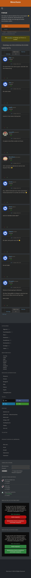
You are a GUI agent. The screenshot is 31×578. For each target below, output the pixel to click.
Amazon (5, 360)
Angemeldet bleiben (17, 471)
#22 (11, 88)
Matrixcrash (5, 417)
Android (5, 369)
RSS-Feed (4, 314)
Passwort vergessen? (17, 472)
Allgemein (5, 329)
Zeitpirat (11, 231)
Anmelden (9, 37)
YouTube (5, 356)
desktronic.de (6, 411)
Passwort (4, 468)
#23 (11, 113)
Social (4, 447)
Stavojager (8, 481)
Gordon (11, 181)
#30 (11, 287)
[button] (8, 400)
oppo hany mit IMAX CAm (10, 479)
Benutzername (5, 466)
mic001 (10, 107)
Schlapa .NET (6, 420)
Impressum (5, 455)
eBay (4, 359)
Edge (10, 57)
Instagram (5, 365)
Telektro (5, 425)
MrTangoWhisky (9, 493)
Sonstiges (5, 345)
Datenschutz (6, 452)
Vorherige (8, 54)
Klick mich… (6, 444)
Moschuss (15, 2)
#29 (11, 262)
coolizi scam (7, 486)
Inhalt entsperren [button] (15, 517)
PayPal (4, 362)
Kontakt (5, 450)
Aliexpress (5, 376)
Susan (10, 256)
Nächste (23, 51)
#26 (11, 188)
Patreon (5, 367)
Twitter (4, 357)
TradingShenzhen (7, 392)
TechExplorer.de (6, 422)
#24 (11, 138)
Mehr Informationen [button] (15, 514)
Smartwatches (6, 343)
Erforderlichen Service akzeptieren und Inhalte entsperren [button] (15, 521)
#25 (11, 163)
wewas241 (11, 132)
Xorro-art (5, 428)
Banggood (5, 381)
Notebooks (5, 337)
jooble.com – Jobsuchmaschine (10, 414)
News (4, 334)
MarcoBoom (12, 157)
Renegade (11, 281)
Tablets (4, 348)
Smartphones (6, 340)
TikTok (4, 364)
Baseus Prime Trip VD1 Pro (10, 492)
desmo (10, 206)
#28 (11, 237)
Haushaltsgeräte (7, 332)
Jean (10, 82)
